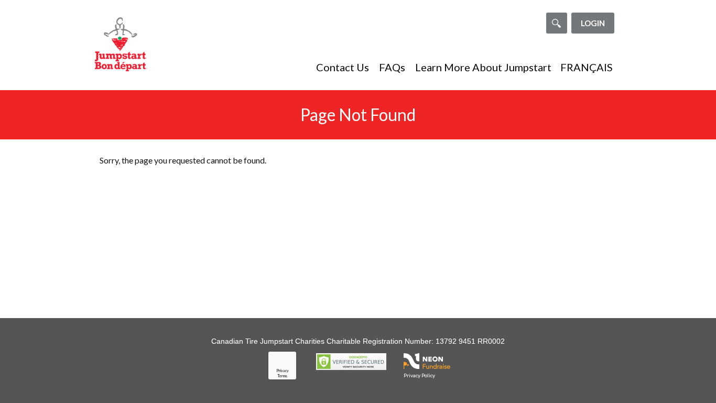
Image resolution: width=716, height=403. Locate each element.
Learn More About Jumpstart (483, 67)
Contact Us (342, 67)
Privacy (282, 370)
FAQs (392, 67)
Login (593, 23)
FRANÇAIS (586, 67)
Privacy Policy (419, 375)
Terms (282, 376)
